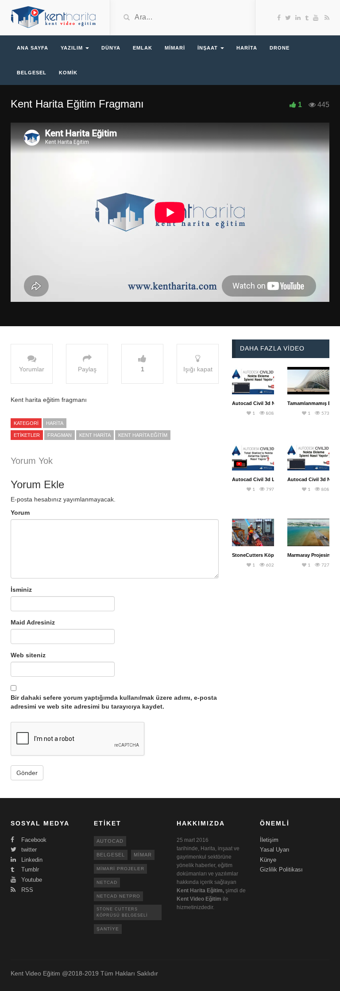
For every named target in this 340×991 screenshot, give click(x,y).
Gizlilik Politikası (281, 869)
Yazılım (73, 47)
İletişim (269, 840)
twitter (28, 849)
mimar (143, 854)
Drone (280, 47)
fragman (59, 435)
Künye (268, 859)
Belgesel (31, 72)
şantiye (108, 928)
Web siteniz (28, 655)
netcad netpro (118, 896)
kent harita (95, 435)
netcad (107, 882)
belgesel (111, 854)
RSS (26, 890)
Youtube (30, 879)
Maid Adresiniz (33, 622)
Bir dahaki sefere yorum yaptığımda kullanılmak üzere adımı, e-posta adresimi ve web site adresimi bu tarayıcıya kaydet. (114, 702)
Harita (246, 47)
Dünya (110, 47)
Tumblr (29, 869)
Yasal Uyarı (275, 849)
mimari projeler (120, 868)
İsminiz (21, 589)
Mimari (175, 47)
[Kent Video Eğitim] (54, 16)
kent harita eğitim (142, 435)
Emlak (142, 47)
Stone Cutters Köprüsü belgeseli (122, 912)
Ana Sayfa (32, 47)
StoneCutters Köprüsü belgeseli (269, 555)
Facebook (32, 840)
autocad (110, 841)
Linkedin (30, 859)
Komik (68, 72)
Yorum (20, 512)
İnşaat (208, 47)
